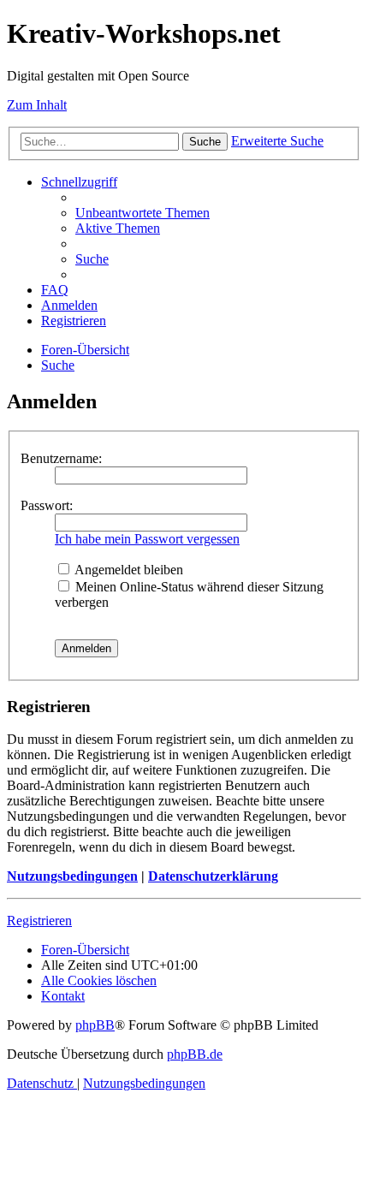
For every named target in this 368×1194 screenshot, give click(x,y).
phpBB (95, 1025)
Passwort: (47, 505)
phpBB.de (195, 1054)
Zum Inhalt (37, 105)
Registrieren (39, 920)
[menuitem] (142, 212)
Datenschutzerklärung (213, 876)
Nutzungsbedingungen (72, 876)
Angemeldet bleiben (127, 569)
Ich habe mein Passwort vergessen (147, 539)
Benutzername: (61, 458)
